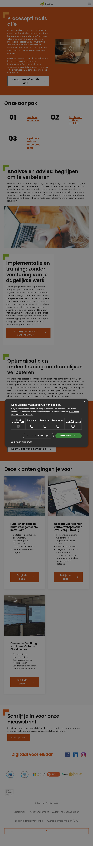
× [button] (84, 402)
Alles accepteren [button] (68, 435)
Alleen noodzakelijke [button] (38, 435)
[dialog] (46, 423)
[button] (21, 442)
